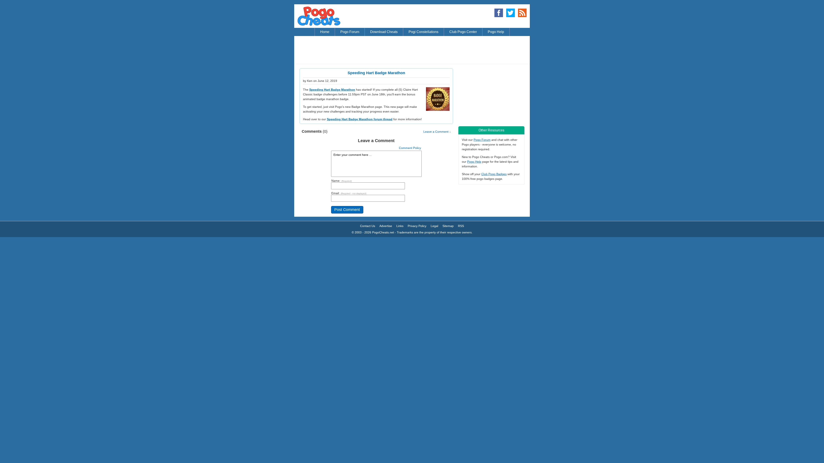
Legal (434, 226)
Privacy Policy (417, 226)
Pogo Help (474, 161)
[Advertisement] (412, 50)
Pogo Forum (482, 139)
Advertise (385, 226)
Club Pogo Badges (494, 174)
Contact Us (367, 226)
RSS (461, 226)
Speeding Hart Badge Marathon (332, 89)
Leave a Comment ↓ (437, 131)
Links (399, 226)
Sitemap (448, 226)
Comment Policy (410, 148)
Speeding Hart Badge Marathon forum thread (359, 119)
